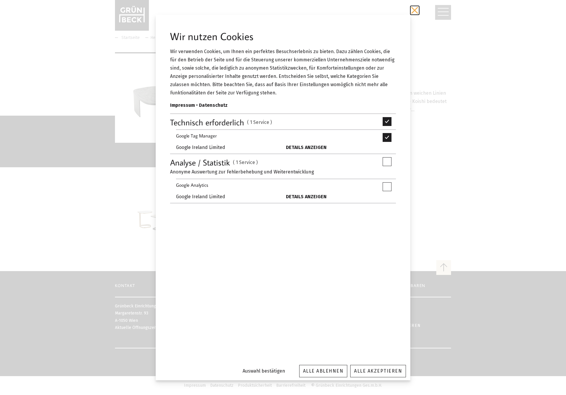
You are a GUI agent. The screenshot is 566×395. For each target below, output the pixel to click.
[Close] (414, 10)
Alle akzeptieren (378, 371)
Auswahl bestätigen (264, 371)
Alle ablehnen (323, 371)
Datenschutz (213, 105)
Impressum (182, 105)
